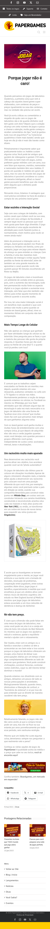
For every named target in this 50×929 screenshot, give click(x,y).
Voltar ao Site (12, 869)
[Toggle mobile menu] (44, 32)
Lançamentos (12, 880)
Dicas (17, 807)
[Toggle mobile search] (38, 32)
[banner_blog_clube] (25, 763)
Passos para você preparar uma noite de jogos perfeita (37, 842)
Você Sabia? (11, 897)
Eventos (9, 903)
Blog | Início (11, 874)
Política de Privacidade (25, 915)
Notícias (9, 886)
